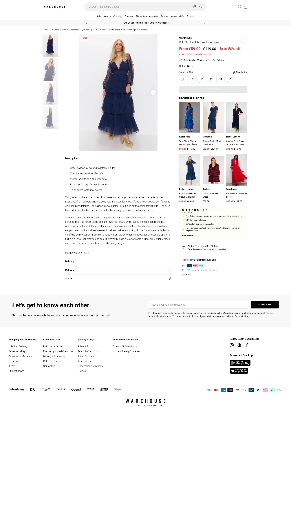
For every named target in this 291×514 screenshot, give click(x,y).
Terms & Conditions (88, 351)
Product (82, 370)
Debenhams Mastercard (21, 356)
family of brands (248, 313)
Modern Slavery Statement (127, 351)
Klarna (12, 365)
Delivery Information (54, 356)
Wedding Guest (90, 30)
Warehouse (185, 37)
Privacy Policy (85, 346)
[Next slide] (205, 22)
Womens (55, 30)
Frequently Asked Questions (58, 351)
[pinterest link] (239, 345)
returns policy (220, 249)
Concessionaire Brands (90, 365)
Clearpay (13, 361)
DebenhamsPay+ (18, 351)
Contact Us (49, 365)
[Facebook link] (247, 345)
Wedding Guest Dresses (110, 30)
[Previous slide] (86, 22)
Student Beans (16, 370)
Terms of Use (85, 361)
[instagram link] (232, 345)
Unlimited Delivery (18, 346)
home (46, 30)
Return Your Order (52, 346)
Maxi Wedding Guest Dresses (135, 30)
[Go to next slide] (153, 92)
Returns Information (53, 361)
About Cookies (86, 356)
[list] (118, 92)
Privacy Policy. (241, 316)
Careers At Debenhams (125, 346)
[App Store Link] (240, 367)
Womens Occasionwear (71, 30)
